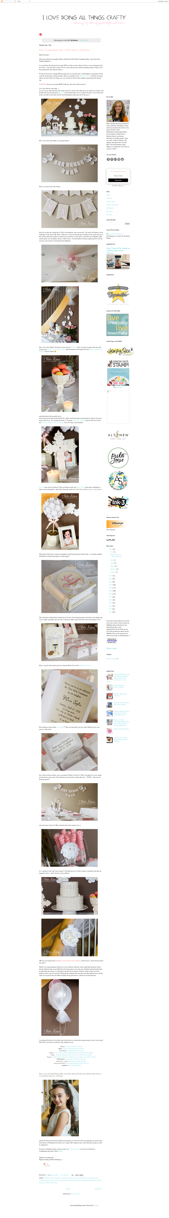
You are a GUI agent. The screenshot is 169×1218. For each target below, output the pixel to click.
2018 (110, 594)
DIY (82, 1178)
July (112, 552)
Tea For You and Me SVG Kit (56, 349)
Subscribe (118, 180)
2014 (110, 606)
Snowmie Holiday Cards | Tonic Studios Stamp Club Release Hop (121, 713)
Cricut (74, 1178)
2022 (110, 582)
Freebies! (109, 215)
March (113, 566)
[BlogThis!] (77, 1175)
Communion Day (74, 1149)
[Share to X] (79, 1175)
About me (110, 198)
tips (56, 1183)
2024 (110, 576)
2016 (110, 600)
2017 (110, 597)
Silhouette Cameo (84, 76)
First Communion (89, 1178)
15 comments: (64, 1175)
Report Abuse (112, 648)
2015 (110, 603)
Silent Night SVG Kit (74, 1065)
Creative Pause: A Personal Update (116, 555)
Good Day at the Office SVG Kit (86, 1057)
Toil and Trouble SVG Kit (74, 1046)
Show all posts (84, 40)
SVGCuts (61, 93)
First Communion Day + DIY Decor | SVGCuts (64, 50)
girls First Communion (68, 1180)
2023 (110, 579)
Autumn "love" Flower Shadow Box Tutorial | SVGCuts (120, 739)
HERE (60, 1151)
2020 (110, 588)
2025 (110, 549)
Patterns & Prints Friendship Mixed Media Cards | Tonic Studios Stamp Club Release (121, 722)
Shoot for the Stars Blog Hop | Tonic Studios (121, 703)
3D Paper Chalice (49, 1178)
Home (68, 1189)
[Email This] (76, 1175)
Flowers (41, 487)
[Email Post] (72, 1175)
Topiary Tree (81, 487)
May (112, 560)
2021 (110, 585)
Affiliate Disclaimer (113, 205)
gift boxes (58, 1180)
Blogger (96, 1205)
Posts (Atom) (76, 1194)
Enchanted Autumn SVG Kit (77, 1061)
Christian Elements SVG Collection (52, 422)
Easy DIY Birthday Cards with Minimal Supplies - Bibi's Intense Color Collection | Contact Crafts (118, 678)
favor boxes (59, 727)
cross (78, 1178)
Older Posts (98, 1189)
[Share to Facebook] (81, 1175)
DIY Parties (110, 208)
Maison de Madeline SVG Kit (84, 1053)
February (114, 569)
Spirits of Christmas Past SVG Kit (73, 1049)
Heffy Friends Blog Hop (121, 729)
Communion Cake (66, 1178)
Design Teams (111, 201)
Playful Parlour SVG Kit (75, 1051)
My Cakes (110, 211)
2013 (110, 609)
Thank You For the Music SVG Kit (63, 1057)
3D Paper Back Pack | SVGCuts (120, 695)
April (112, 563)
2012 (110, 612)
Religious (87, 1180)
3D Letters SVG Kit (79, 420)
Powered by (115, 185)
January (113, 572)
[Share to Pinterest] (82, 1175)
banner (58, 1178)
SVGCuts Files (50, 1183)
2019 (110, 591)
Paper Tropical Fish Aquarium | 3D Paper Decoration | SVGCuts (118, 250)
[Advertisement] (118, 65)
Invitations (79, 1180)
